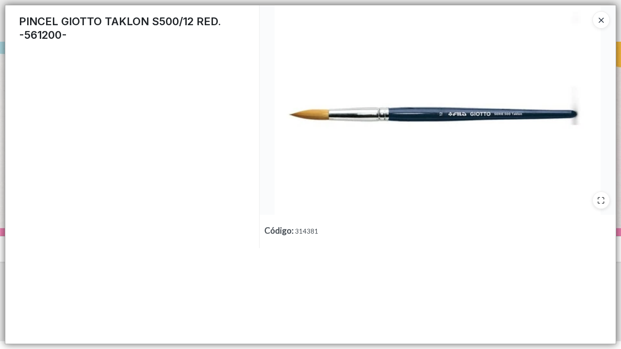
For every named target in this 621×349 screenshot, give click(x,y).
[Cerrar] (601, 20)
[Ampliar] (601, 200)
